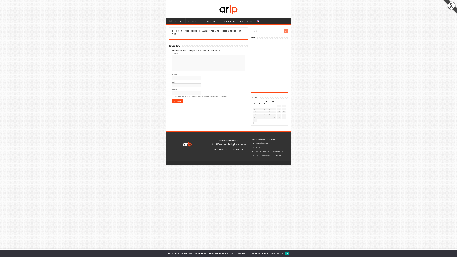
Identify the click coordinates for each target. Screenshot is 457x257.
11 (259, 112)
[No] (454, 253)
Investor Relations (210, 21)
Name (174, 75)
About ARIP (179, 21)
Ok (287, 253)
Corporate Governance (228, 21)
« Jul (253, 123)
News (241, 21)
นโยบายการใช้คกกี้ (257, 147)
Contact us (250, 21)
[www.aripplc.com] (228, 9)
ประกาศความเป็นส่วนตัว (259, 143)
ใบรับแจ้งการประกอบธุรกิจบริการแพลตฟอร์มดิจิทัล (268, 151)
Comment (175, 53)
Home (171, 20)
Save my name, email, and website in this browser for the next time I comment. (200, 97)
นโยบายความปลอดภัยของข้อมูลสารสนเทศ (266, 155)
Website (174, 89)
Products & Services (193, 21)
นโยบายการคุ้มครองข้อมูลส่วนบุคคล (263, 139)
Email (174, 82)
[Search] (286, 31)
